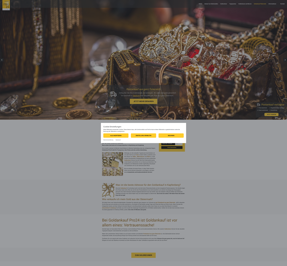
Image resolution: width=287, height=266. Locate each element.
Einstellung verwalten (143, 135)
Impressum (118, 139)
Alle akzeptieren (115, 135)
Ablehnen (171, 135)
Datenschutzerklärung (108, 139)
